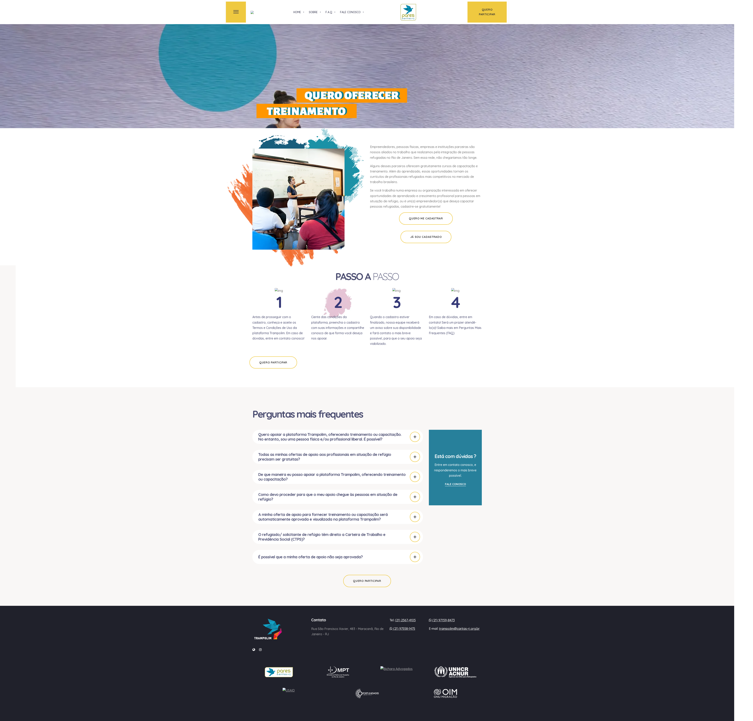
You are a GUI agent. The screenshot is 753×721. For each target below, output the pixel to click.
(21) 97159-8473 (443, 620)
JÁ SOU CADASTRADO (426, 237)
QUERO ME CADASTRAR (426, 218)
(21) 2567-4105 (405, 620)
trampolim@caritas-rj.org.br (459, 629)
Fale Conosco (455, 484)
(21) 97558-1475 (403, 629)
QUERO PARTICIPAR (273, 362)
